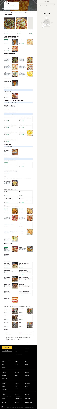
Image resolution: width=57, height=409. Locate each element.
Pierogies (26, 386)
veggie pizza (21, 342)
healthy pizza (8, 342)
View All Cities (4, 367)
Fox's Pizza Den (27, 394)
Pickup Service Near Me (18, 354)
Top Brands (16, 355)
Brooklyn (16, 361)
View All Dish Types (4, 389)
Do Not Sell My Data (6, 407)
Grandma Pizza (27, 375)
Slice (6, 339)
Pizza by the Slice (26, 12)
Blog (15, 351)
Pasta (16, 386)
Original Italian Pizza (18, 403)
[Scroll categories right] (36, 12)
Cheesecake (16, 383)
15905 (15, 339)
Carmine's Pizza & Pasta (18, 398)
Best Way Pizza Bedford (28, 402)
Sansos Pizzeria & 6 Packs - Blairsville (7, 396)
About (16, 348)
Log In (6, 350)
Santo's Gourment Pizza (18, 12)
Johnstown (11, 339)
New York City (3, 361)
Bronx (26, 361)
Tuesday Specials (32, 12)
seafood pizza (12, 342)
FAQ (25, 349)
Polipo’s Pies (3, 398)
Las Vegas (16, 364)
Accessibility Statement (20, 407)
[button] (9, 25)
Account (26, 351)
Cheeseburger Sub (27, 383)
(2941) (13, 5)
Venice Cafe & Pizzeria (28, 398)
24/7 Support (27, 348)
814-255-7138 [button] (6, 5)
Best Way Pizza (4, 394)
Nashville (26, 364)
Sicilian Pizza (17, 372)
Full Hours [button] (15, 6)
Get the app (6, 347)
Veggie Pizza (27, 372)
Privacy (15, 407)
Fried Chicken (3, 386)
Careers (16, 349)
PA (8, 339)
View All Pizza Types (4, 378)
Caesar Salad (3, 383)
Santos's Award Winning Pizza (8, 12)
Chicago (3, 364)
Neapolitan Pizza (4, 375)
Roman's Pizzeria (17, 394)
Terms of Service (11, 407)
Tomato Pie (16, 375)
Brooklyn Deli (3, 403)
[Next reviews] (33, 329)
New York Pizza (4, 372)
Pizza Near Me (17, 352)
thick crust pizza (16, 342)
